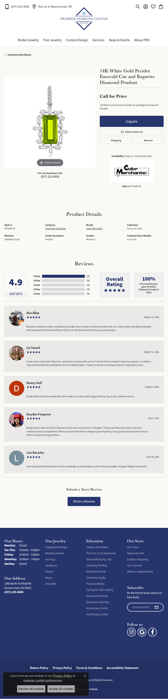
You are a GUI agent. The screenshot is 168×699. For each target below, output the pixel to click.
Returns (148, 140)
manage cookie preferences (42, 680)
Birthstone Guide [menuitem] (96, 571)
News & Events (119, 40)
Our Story (133, 547)
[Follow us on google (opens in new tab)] (142, 632)
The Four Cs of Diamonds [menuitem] (101, 553)
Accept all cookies (61, 688)
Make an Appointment (140, 571)
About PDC (142, 40)
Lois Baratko (35, 452)
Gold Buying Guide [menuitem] (97, 614)
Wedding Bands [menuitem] (54, 553)
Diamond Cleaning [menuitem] (97, 596)
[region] (49, 122)
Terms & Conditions (89, 668)
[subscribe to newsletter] (156, 607)
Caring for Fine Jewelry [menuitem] (99, 590)
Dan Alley (32, 313)
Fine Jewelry (52, 40)
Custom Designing (137, 559)
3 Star (36, 285)
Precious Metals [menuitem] (95, 584)
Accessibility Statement (122, 668)
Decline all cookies (31, 688)
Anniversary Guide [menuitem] (97, 608)
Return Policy (39, 668)
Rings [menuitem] (48, 578)
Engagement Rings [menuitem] (56, 547)
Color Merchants (94, 228)
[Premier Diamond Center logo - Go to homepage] (84, 19)
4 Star (36, 280)
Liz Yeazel (33, 348)
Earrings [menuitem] (50, 559)
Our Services (134, 565)
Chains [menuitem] (49, 571)
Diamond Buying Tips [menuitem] (99, 559)
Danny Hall (34, 383)
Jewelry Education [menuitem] (97, 547)
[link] (16, 6)
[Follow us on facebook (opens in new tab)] (152, 632)
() (88, 276)
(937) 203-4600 (50, 177)
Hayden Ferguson (38, 414)
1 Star (36, 293)
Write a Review (84, 501)
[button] (138, 6)
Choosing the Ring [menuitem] (96, 565)
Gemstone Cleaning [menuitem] (97, 602)
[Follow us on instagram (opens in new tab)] (131, 632)
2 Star (36, 289)
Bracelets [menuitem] (50, 584)
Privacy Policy (62, 668)
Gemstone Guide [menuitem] (95, 578)
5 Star (36, 276)
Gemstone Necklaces (19, 54)
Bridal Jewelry (28, 40)
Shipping (116, 140)
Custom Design (77, 40)
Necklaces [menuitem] (51, 565)
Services (98, 40)
